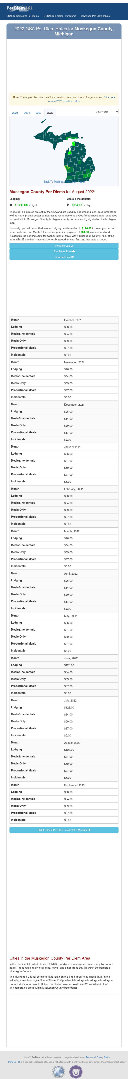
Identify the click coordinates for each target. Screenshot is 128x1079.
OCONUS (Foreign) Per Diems (60, 15)
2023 (39, 113)
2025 (15, 113)
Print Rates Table (63, 251)
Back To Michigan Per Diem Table (64, 181)
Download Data (62, 257)
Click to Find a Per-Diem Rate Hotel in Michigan (63, 830)
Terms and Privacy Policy (98, 1057)
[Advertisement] (64, 66)
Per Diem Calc (63, 245)
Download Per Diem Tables (95, 15)
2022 (50, 113)
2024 (27, 113)
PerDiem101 (14, 1061)
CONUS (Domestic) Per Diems (22, 15)
